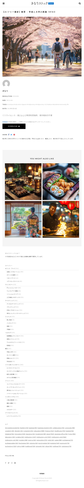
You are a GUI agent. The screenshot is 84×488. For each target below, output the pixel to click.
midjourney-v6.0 (59, 437)
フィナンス (8, 316)
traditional (30, 446)
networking (42, 440)
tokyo (21, 446)
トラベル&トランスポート (12, 364)
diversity (19, 431)
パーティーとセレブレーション (15, 393)
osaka (58, 440)
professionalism (11, 443)
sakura (50, 104)
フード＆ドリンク (10, 413)
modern (23, 440)
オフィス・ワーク (10, 268)
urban (48, 446)
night (51, 440)
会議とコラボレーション (13, 272)
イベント (7, 380)
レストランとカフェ (12, 416)
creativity (9, 431)
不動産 (8, 329)
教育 (6, 348)
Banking (24, 428)
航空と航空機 (10, 374)
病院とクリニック (12, 339)
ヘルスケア (8, 332)
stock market (44, 443)
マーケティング (9, 300)
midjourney (31, 104)
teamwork (64, 443)
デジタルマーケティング (13, 304)
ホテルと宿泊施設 (12, 377)
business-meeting (45, 428)
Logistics (20, 437)
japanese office (61, 434)
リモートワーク (11, 278)
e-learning (28, 431)
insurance (30, 434)
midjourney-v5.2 (41, 104)
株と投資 (9, 320)
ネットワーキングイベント (14, 387)
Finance (49, 431)
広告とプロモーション (13, 310)
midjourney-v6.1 (11, 440)
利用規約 (5, 122)
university (40, 446)
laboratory (10, 437)
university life (64, 104)
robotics (34, 443)
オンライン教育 (11, 355)
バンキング (10, 323)
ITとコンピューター (12, 288)
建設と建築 (10, 403)
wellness (57, 446)
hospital (70, 431)
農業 (8, 406)
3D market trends (12, 428)
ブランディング (11, 307)
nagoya (32, 440)
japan (24, 104)
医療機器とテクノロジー (13, 336)
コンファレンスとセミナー (14, 384)
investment (41, 434)
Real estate (24, 443)
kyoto (71, 434)
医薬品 (8, 345)
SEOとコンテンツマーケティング (16, 313)
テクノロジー (8, 284)
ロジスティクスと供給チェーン (15, 371)
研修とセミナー (11, 358)
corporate (70, 428)
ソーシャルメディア (12, 294)
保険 (8, 326)
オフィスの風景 (11, 275)
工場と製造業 (10, 400)
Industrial (9, 434)
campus (10, 104)
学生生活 (9, 361)
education (18, 104)
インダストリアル (10, 396)
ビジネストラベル (12, 368)
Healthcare (59, 431)
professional (67, 440)
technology (10, 446)
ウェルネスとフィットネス (14, 342)
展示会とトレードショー (13, 390)
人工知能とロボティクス (13, 297)
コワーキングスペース (13, 281)
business (33, 428)
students (56, 104)
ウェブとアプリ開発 (12, 291)
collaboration (58, 428)
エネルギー (10, 409)
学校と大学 (10, 352)
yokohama (66, 446)
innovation (20, 434)
